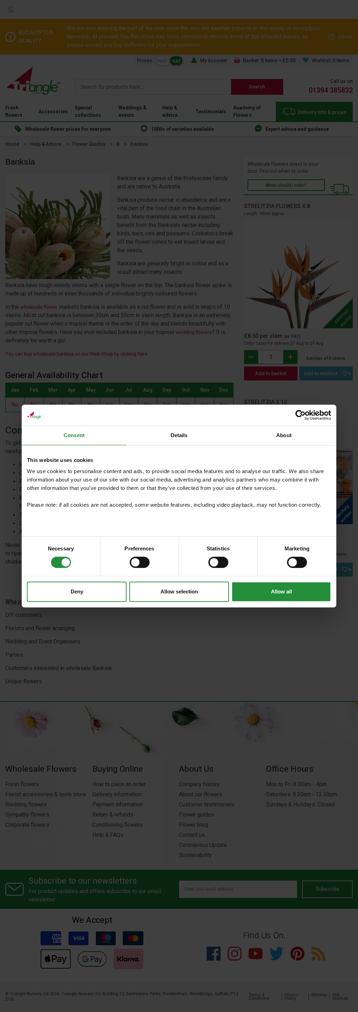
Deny (77, 591)
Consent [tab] (74, 435)
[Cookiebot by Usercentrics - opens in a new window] (300, 415)
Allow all (281, 591)
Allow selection (179, 591)
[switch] (140, 562)
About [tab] (284, 435)
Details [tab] (179, 435)
